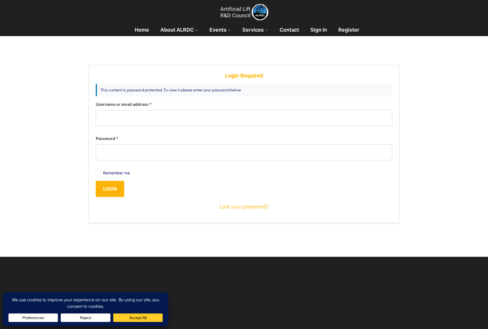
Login (110, 189)
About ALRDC (177, 30)
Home (142, 30)
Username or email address (124, 104)
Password (107, 138)
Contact (289, 30)
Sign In (318, 30)
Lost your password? (244, 206)
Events (218, 30)
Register (348, 30)
